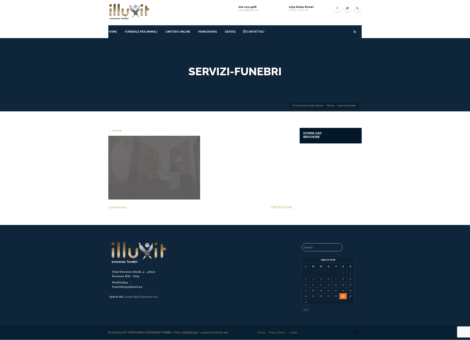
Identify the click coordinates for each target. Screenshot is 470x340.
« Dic (305, 310)
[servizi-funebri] (154, 198)
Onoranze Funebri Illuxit (307, 105)
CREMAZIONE (281, 207)
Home (330, 105)
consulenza (117, 207)
